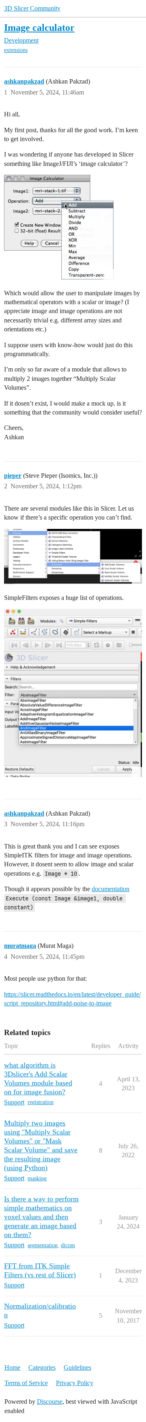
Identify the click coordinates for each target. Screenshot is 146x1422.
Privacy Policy (74, 1382)
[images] (59, 227)
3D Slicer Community (32, 8)
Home (12, 1367)
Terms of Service (26, 1382)
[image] (73, 556)
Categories (42, 1367)
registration (41, 1102)
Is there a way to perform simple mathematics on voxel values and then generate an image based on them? (41, 1217)
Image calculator (39, 27)
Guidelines (77, 1367)
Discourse (49, 1401)
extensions (16, 50)
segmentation (43, 1245)
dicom (68, 1245)
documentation (110, 888)
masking (37, 1178)
